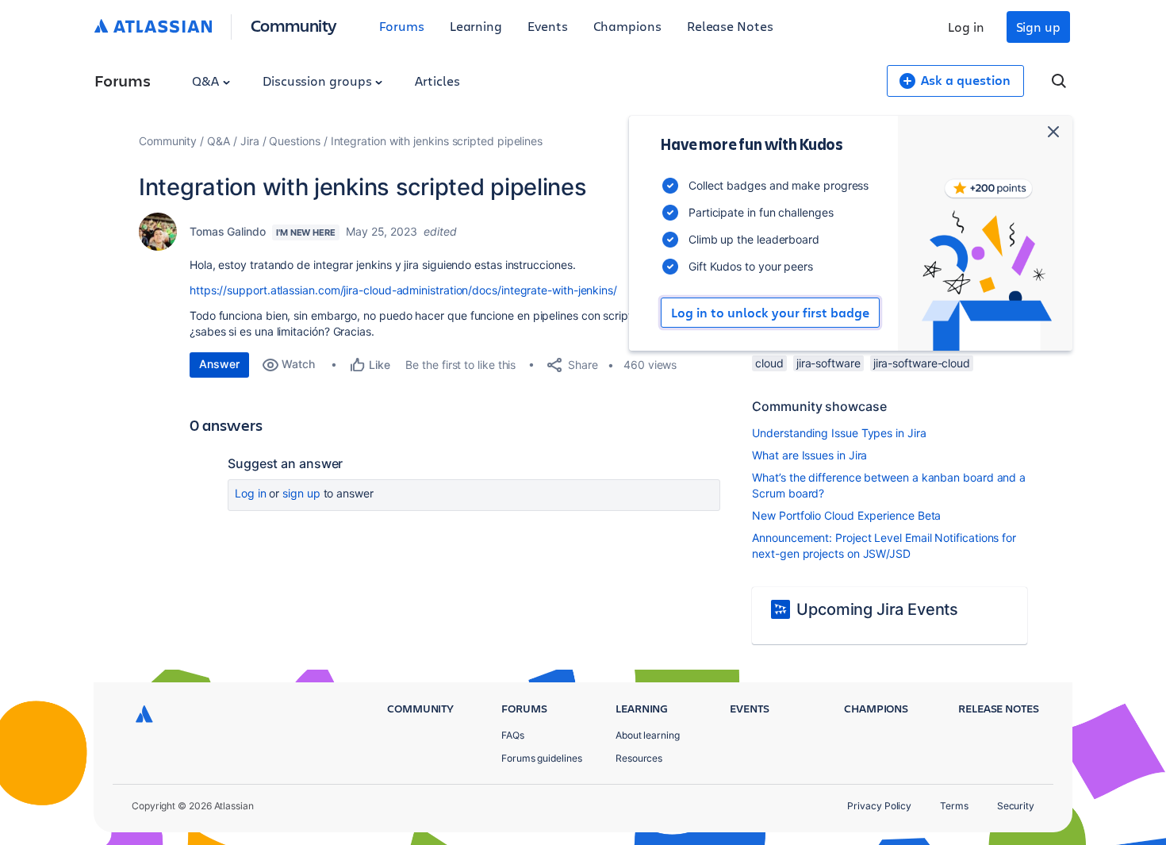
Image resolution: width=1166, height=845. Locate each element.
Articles (437, 80)
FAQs (512, 735)
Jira (249, 141)
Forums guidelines (541, 758)
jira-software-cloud (921, 363)
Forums (401, 25)
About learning (648, 735)
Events (547, 25)
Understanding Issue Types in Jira (839, 433)
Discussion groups (319, 80)
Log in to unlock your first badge (770, 312)
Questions (294, 141)
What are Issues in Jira (809, 455)
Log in (966, 26)
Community (294, 24)
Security (1015, 806)
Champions (627, 25)
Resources (639, 758)
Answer (219, 364)
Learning (476, 25)
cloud (769, 363)
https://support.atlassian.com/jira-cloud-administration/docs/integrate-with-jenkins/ (403, 290)
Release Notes (730, 25)
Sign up (1038, 26)
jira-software (828, 363)
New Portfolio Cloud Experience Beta (846, 515)
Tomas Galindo (228, 231)
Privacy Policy (879, 806)
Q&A (207, 80)
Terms (954, 806)
